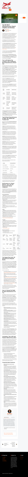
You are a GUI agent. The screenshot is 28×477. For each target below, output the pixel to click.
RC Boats (8, 31)
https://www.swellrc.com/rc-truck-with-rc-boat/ (10, 277)
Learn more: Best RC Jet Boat (6, 228)
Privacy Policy (21, 457)
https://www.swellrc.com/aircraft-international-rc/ (9, 272)
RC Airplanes (4, 457)
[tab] (6, 417)
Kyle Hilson (7, 29)
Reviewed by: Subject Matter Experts (9, 434)
